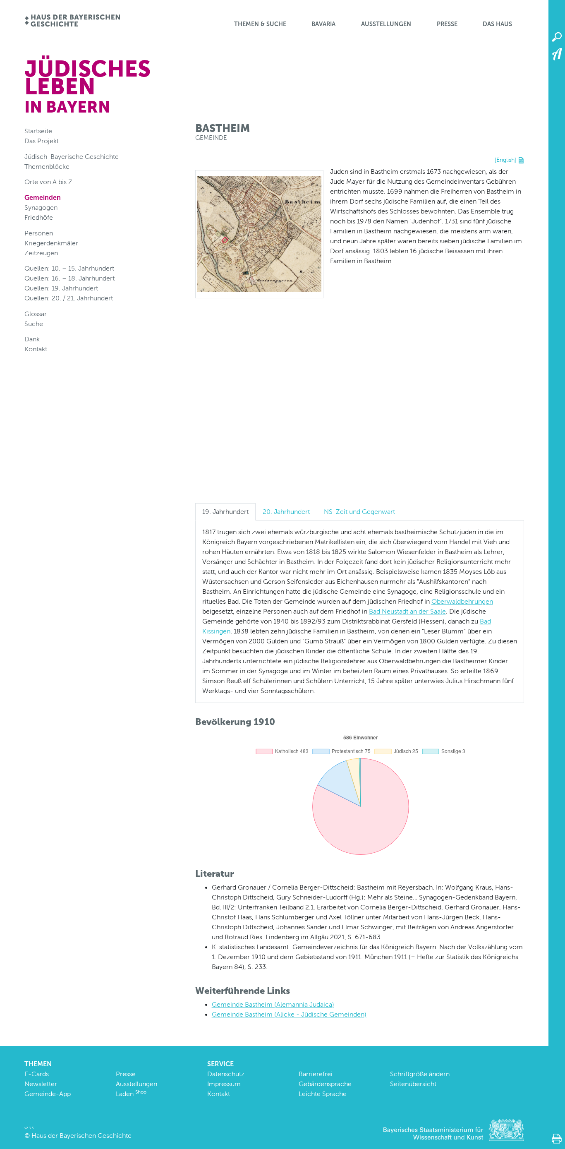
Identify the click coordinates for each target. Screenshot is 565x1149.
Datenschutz (225, 1073)
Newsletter (40, 1083)
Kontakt (35, 349)
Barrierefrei (316, 1073)
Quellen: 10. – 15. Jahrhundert (69, 268)
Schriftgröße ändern (420, 1073)
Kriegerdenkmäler (51, 243)
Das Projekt (41, 140)
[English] (505, 159)
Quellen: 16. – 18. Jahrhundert (69, 278)
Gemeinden (42, 197)
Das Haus (497, 24)
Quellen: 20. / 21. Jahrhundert (68, 298)
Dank (32, 339)
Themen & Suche (260, 24)
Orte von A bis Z (48, 181)
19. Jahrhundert (225, 511)
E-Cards (36, 1073)
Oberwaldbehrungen (462, 601)
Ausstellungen (386, 24)
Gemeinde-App (47, 1093)
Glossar (35, 313)
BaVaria (323, 24)
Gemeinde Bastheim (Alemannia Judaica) (273, 1004)
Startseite (38, 130)
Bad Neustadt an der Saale (407, 611)
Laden (131, 1093)
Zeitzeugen (41, 253)
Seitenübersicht (413, 1083)
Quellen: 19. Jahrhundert (61, 288)
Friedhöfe (38, 217)
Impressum (224, 1083)
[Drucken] (556, 1138)
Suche (33, 323)
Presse (447, 24)
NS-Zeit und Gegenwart (359, 511)
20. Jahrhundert (286, 511)
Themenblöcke (46, 166)
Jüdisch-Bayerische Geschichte (71, 156)
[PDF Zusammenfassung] (521, 159)
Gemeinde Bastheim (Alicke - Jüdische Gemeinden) (289, 1014)
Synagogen (40, 207)
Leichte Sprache (323, 1093)
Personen (38, 233)
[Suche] (556, 37)
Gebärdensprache (325, 1083)
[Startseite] (72, 21)
